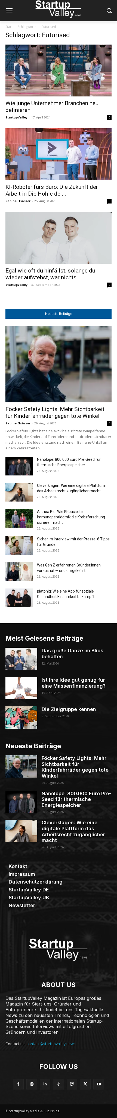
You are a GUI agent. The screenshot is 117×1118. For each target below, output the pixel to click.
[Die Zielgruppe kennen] (21, 717)
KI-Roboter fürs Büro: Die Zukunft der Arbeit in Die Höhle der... (51, 190)
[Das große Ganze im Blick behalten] (21, 659)
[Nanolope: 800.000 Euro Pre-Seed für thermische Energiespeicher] (19, 466)
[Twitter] (85, 1084)
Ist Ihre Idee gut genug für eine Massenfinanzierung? (74, 683)
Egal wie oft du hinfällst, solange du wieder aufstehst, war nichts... (50, 274)
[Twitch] (72, 1084)
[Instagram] (31, 1084)
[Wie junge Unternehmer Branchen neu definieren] (58, 70)
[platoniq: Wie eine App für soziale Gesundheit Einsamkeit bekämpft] (19, 597)
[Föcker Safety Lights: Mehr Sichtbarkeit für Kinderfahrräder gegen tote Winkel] (58, 364)
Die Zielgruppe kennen (69, 709)
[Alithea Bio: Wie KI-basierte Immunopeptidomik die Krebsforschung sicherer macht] (19, 518)
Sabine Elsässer (17, 201)
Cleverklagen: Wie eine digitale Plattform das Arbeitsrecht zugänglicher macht (73, 831)
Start (9, 26)
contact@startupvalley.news (51, 1043)
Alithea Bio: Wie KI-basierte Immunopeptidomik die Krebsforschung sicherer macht (71, 517)
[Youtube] (98, 1084)
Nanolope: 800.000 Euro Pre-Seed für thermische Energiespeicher (76, 799)
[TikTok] (58, 1084)
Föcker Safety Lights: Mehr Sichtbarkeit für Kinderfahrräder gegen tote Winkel (54, 412)
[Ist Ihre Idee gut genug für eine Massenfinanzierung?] (21, 688)
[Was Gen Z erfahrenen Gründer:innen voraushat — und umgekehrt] (19, 571)
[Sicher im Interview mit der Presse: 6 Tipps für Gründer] (19, 545)
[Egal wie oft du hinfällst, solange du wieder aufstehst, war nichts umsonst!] (58, 238)
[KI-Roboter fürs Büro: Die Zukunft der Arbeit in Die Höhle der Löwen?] (58, 154)
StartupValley (16, 117)
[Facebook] (18, 1084)
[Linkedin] (45, 1084)
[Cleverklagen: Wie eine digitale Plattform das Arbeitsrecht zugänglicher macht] (19, 492)
